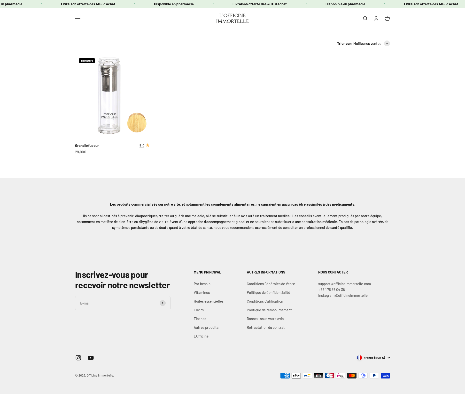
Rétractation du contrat (266, 327)
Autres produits (206, 327)
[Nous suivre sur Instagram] (78, 357)
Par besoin (202, 283)
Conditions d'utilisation (265, 301)
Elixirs (199, 310)
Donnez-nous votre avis (265, 318)
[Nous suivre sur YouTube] (90, 357)
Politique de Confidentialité (268, 292)
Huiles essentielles (209, 301)
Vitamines (202, 292)
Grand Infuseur (87, 145)
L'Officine (201, 336)
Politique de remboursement (269, 310)
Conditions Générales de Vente (271, 283)
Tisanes (200, 318)
